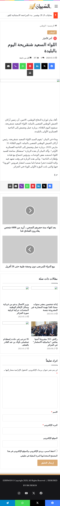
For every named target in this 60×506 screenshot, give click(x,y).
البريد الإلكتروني (50, 425)
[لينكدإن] (37, 66)
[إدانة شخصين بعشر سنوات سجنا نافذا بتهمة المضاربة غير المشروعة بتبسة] (44, 293)
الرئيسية (51, 26)
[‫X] (44, 66)
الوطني (43, 26)
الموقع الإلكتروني (50, 438)
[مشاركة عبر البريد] (8, 66)
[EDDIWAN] (40, 6)
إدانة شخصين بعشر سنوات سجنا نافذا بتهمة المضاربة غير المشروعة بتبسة (44, 307)
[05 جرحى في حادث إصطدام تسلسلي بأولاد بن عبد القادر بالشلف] (15, 328)
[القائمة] (56, 7)
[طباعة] (30, 73)
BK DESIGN (31, 485)
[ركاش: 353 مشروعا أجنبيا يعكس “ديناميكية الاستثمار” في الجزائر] (44, 328)
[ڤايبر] (15, 66)
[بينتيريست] (30, 66)
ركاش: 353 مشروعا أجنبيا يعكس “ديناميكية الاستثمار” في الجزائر (45, 342)
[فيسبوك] (52, 66)
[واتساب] (23, 66)
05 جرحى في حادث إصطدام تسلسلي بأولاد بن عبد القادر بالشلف (16, 342)
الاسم (54, 412)
